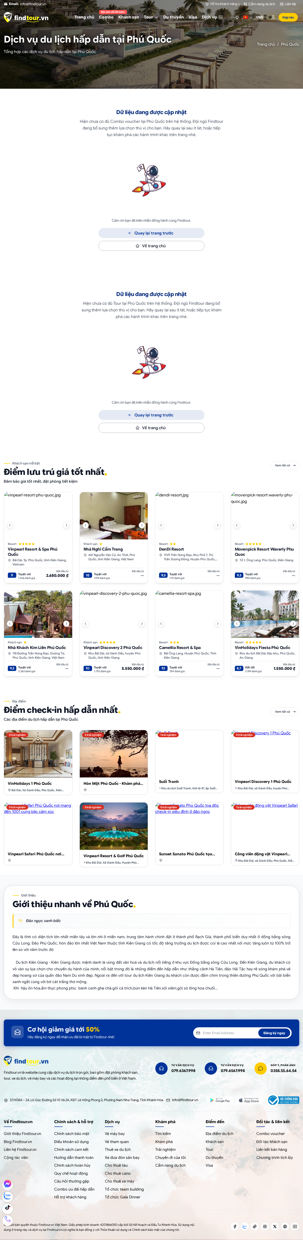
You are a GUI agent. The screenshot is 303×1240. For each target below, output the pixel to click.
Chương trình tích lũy (274, 1157)
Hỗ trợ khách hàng (70, 1197)
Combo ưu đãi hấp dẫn (74, 1189)
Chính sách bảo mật (71, 1133)
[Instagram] (265, 1226)
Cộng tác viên (16, 1157)
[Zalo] (245, 1226)
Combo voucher (270, 1133)
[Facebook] (235, 1226)
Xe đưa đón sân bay (122, 1157)
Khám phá (164, 1141)
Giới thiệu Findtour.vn (22, 1133)
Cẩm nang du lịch (170, 1165)
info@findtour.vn (185, 1100)
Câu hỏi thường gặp (71, 1181)
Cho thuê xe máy (119, 1181)
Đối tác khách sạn (271, 1141)
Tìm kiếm (163, 1133)
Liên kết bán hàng (271, 1149)
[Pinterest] (285, 1226)
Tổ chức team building (124, 1189)
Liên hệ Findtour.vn (20, 1149)
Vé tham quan (117, 1141)
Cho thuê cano (118, 1173)
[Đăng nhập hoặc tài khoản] (273, 17)
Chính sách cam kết (71, 1149)
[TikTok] (254, 1226)
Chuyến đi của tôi (170, 1157)
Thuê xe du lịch (118, 1149)
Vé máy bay (115, 1133)
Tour (209, 1149)
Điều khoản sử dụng (71, 1141)
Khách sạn (215, 1141)
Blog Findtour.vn (18, 1141)
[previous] (10, 525)
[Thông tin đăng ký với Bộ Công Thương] (283, 1100)
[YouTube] (295, 1226)
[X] (275, 1226)
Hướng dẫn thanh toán (74, 1157)
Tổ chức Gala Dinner (122, 1197)
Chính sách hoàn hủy (72, 1165)
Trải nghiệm (165, 1149)
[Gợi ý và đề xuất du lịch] (237, 17)
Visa (209, 1165)
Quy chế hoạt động (71, 1173)
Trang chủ (266, 44)
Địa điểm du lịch (219, 1133)
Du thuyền (214, 1157)
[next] (66, 525)
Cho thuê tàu (116, 1165)
